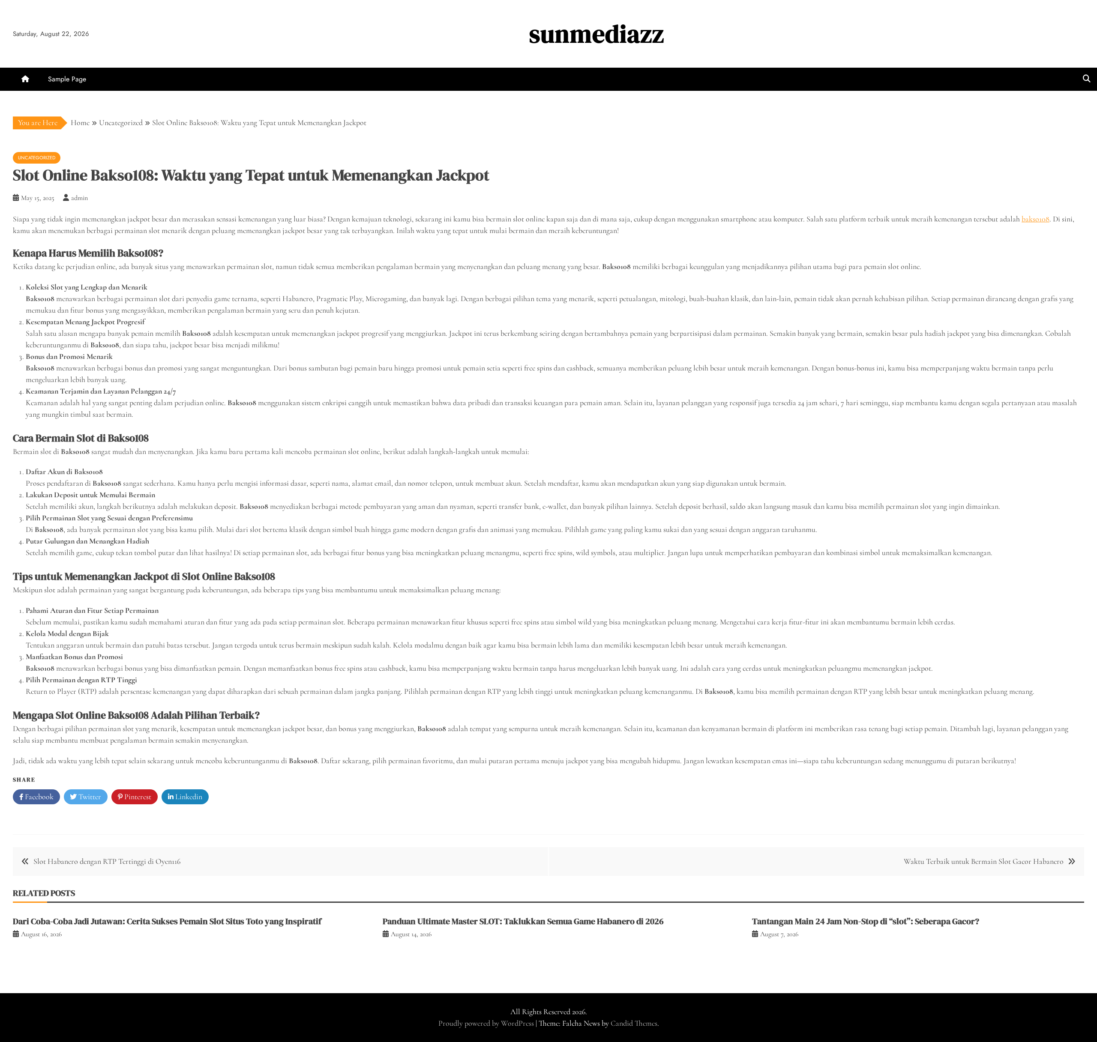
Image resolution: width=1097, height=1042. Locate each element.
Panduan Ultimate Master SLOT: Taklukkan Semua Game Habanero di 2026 (523, 921)
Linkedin (188, 796)
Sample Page (67, 79)
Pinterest (137, 796)
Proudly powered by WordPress (487, 1023)
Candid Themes (634, 1023)
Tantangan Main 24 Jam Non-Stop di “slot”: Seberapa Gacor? (865, 921)
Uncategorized (36, 157)
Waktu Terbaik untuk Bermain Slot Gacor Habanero (984, 861)
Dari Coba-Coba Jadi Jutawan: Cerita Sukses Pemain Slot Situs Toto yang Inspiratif (167, 921)
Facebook (38, 796)
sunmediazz (596, 34)
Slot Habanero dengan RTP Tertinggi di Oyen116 (106, 861)
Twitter (89, 796)
